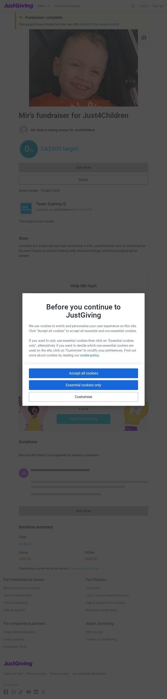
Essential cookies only (83, 385)
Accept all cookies (83, 373)
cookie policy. (90, 355)
